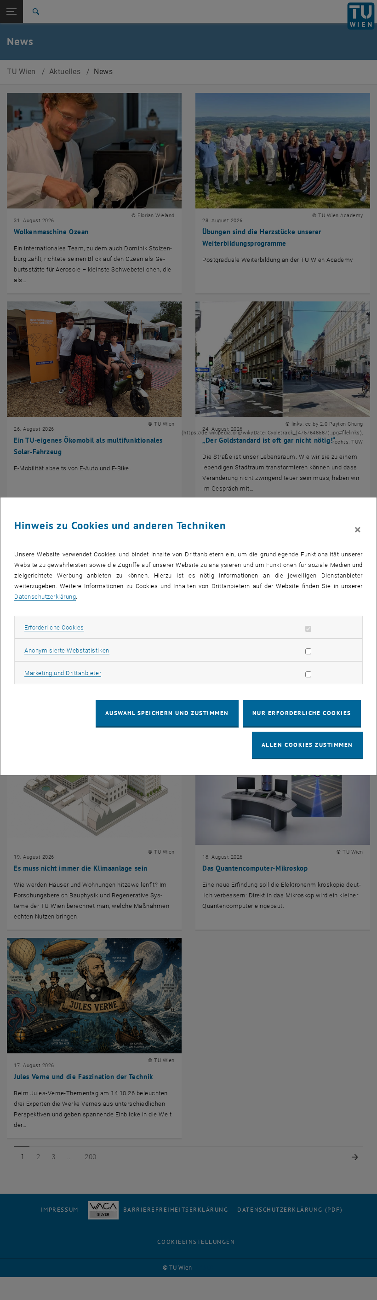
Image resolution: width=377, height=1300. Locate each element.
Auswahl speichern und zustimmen (167, 713)
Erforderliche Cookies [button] (54, 627)
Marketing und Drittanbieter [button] (62, 673)
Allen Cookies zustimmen (307, 745)
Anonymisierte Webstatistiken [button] (66, 650)
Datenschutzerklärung (45, 596)
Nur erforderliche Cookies (301, 713)
